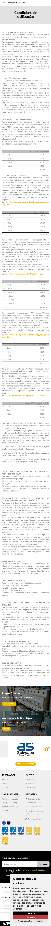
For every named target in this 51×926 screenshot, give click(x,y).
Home (4, 3)
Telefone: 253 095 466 (36, 811)
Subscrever (43, 864)
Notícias (5, 787)
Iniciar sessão (30, 780)
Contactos (5, 783)
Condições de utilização (10, 803)
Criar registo (30, 783)
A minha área (30, 787)
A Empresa (5, 780)
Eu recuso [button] (30, 917)
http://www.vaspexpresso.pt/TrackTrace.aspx (24, 274)
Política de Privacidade (10, 799)
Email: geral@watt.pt (35, 819)
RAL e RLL (5, 810)
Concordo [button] (30, 913)
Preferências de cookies (10, 806)
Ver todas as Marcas (25, 764)
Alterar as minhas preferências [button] (30, 921)
